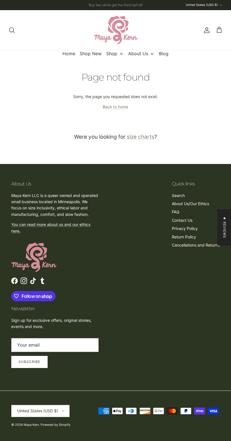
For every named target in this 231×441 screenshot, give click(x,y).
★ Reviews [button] (225, 227)
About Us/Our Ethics (190, 203)
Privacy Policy (185, 228)
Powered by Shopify (55, 425)
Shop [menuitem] (111, 53)
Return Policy (184, 236)
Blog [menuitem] (163, 53)
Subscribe (29, 362)
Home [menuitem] (69, 53)
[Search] (11, 30)
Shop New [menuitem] (91, 53)
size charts (140, 137)
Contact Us (182, 220)
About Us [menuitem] (138, 53)
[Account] (205, 30)
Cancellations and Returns (196, 245)
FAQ (175, 211)
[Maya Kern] (115, 30)
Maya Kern (31, 425)
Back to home (115, 106)
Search (178, 195)
